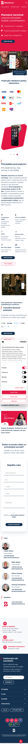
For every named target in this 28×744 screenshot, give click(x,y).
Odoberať (8, 682)
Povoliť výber (14, 396)
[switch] (24, 372)
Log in (5, 710)
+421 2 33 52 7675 (17, 602)
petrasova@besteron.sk (18, 591)
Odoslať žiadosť (14, 524)
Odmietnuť (14, 401)
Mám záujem (8, 41)
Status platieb (5, 6)
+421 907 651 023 (17, 567)
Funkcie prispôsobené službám (15, 31)
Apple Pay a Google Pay (13, 35)
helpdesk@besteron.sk (18, 603)
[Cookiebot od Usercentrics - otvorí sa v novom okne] (20, 342)
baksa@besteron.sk (17, 568)
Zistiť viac (7, 339)
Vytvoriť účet (17, 710)
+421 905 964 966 (17, 578)
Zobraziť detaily (19, 387)
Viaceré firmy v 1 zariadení (13, 26)
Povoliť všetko (14, 392)
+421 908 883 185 (17, 589)
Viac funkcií (8, 263)
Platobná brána (15, 6)
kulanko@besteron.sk (18, 580)
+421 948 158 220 (9, 555)
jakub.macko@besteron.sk (11, 557)
